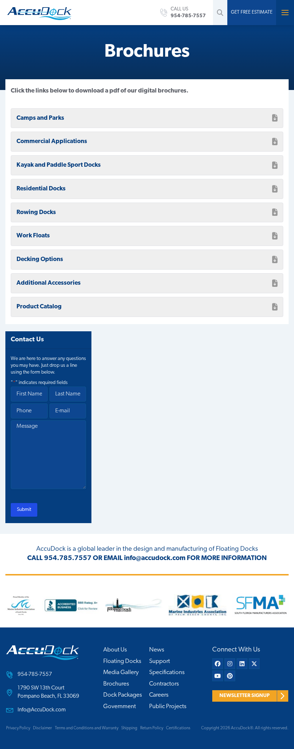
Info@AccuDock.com (42, 710)
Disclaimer (42, 728)
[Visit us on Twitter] (254, 663)
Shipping (129, 728)
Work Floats (33, 236)
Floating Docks (122, 661)
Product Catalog (39, 307)
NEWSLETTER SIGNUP (244, 695)
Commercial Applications (51, 141)
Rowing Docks (36, 212)
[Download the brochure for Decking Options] (275, 259)
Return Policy (151, 728)
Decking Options (39, 259)
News (156, 650)
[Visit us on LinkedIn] (242, 663)
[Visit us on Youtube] (217, 675)
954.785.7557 (67, 558)
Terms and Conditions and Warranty (86, 728)
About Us (115, 650)
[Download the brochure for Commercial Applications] (275, 141)
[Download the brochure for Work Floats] (275, 236)
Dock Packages (122, 695)
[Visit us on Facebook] (217, 663)
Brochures (116, 684)
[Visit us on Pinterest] (229, 675)
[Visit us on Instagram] (229, 663)
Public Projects (167, 706)
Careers (159, 695)
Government (119, 706)
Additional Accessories (48, 283)
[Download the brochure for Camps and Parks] (275, 118)
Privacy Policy (18, 728)
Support (159, 661)
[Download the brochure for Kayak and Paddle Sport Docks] (275, 165)
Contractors (164, 684)
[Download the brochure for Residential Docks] (275, 189)
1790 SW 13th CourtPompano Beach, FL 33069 (48, 692)
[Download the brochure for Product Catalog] (275, 306)
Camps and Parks (40, 118)
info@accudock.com (154, 558)
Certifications (178, 728)
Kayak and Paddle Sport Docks (58, 165)
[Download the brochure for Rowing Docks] (275, 212)
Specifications (167, 672)
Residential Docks (41, 189)
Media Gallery (121, 672)
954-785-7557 (35, 674)
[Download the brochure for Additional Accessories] (275, 283)
